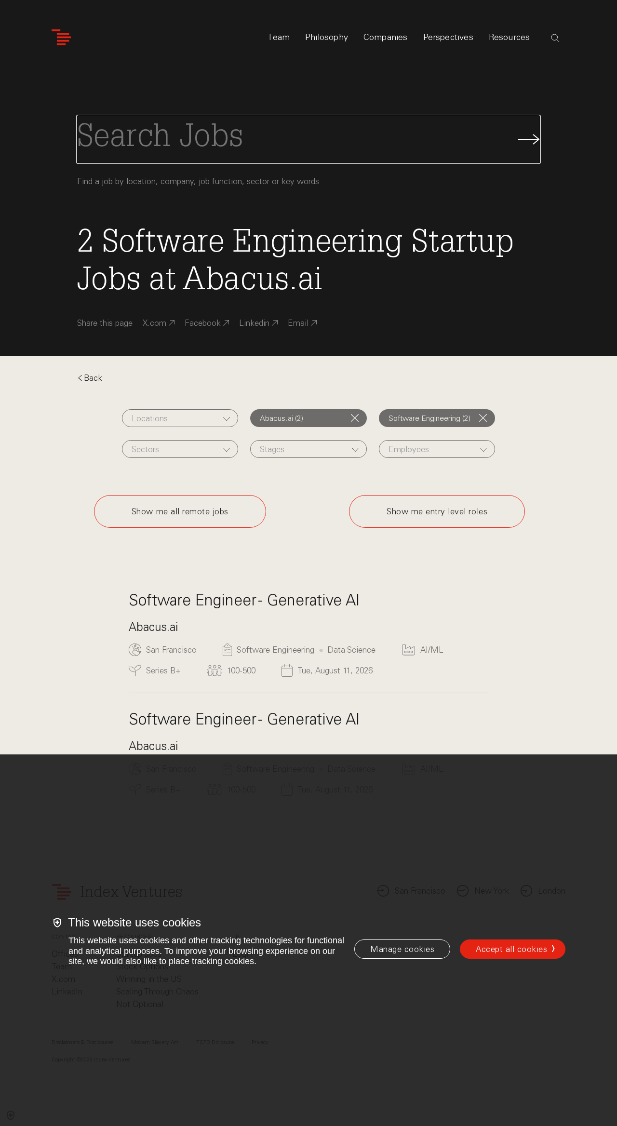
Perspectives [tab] (448, 37)
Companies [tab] (385, 37)
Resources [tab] (509, 37)
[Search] (555, 38)
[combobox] (180, 418)
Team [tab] (279, 37)
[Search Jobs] (308, 139)
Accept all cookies (511, 949)
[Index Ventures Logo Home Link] (61, 37)
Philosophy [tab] (326, 37)
